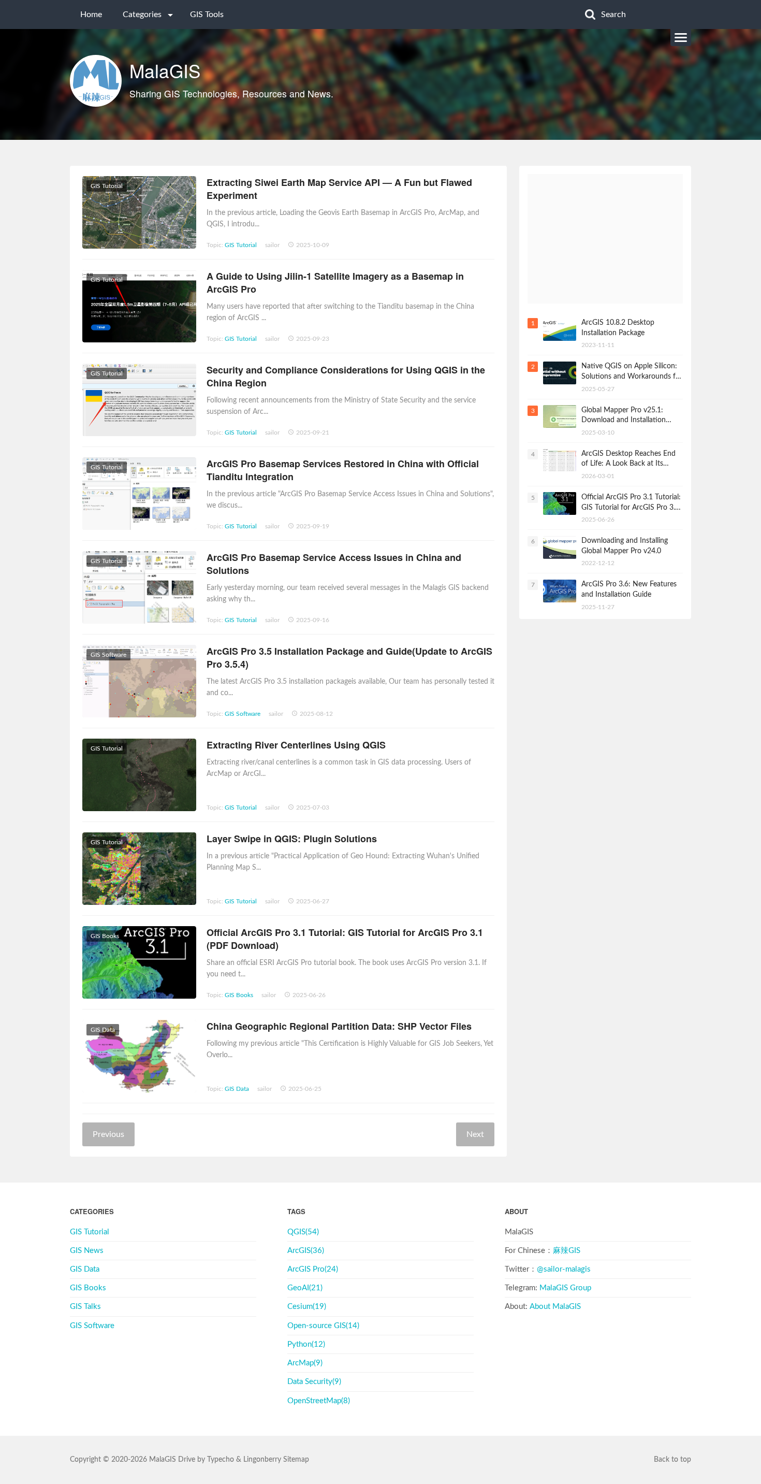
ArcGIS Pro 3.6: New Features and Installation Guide (629, 589)
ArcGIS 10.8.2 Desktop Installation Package (617, 328)
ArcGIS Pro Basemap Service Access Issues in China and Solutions (334, 564)
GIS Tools (207, 14)
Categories (142, 14)
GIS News (87, 1251)
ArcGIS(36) (305, 1251)
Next (475, 1134)
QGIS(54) (303, 1232)
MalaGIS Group (565, 1288)
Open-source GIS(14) (323, 1326)
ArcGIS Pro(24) (312, 1269)
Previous (108, 1134)
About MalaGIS (555, 1306)
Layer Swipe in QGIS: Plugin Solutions (292, 838)
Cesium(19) (306, 1306)
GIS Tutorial (241, 245)
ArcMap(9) (305, 1363)
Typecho (220, 1459)
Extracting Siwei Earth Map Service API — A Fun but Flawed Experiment (339, 189)
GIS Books (239, 995)
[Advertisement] (605, 239)
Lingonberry (262, 1459)
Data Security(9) (314, 1382)
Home (91, 14)
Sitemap (296, 1459)
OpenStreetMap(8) (318, 1401)
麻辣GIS (566, 1251)
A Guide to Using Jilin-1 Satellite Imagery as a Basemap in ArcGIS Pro (335, 282)
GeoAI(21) (305, 1288)
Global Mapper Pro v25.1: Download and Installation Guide (623, 415)
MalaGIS (164, 70)
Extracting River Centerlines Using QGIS (296, 745)
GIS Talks (85, 1306)
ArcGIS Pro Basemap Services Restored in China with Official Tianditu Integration (343, 470)
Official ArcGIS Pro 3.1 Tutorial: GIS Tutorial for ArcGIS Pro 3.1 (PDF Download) (345, 939)
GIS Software (242, 714)
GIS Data (237, 1089)
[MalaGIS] (96, 81)
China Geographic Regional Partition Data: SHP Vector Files (339, 1026)
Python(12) (306, 1344)
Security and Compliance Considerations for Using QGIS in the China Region (346, 376)
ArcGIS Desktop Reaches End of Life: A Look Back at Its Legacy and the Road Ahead (628, 459)
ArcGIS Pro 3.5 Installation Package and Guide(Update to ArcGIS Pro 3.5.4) (349, 657)
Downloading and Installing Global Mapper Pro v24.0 (624, 546)
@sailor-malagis (564, 1269)
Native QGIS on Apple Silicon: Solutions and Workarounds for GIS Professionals (631, 372)
